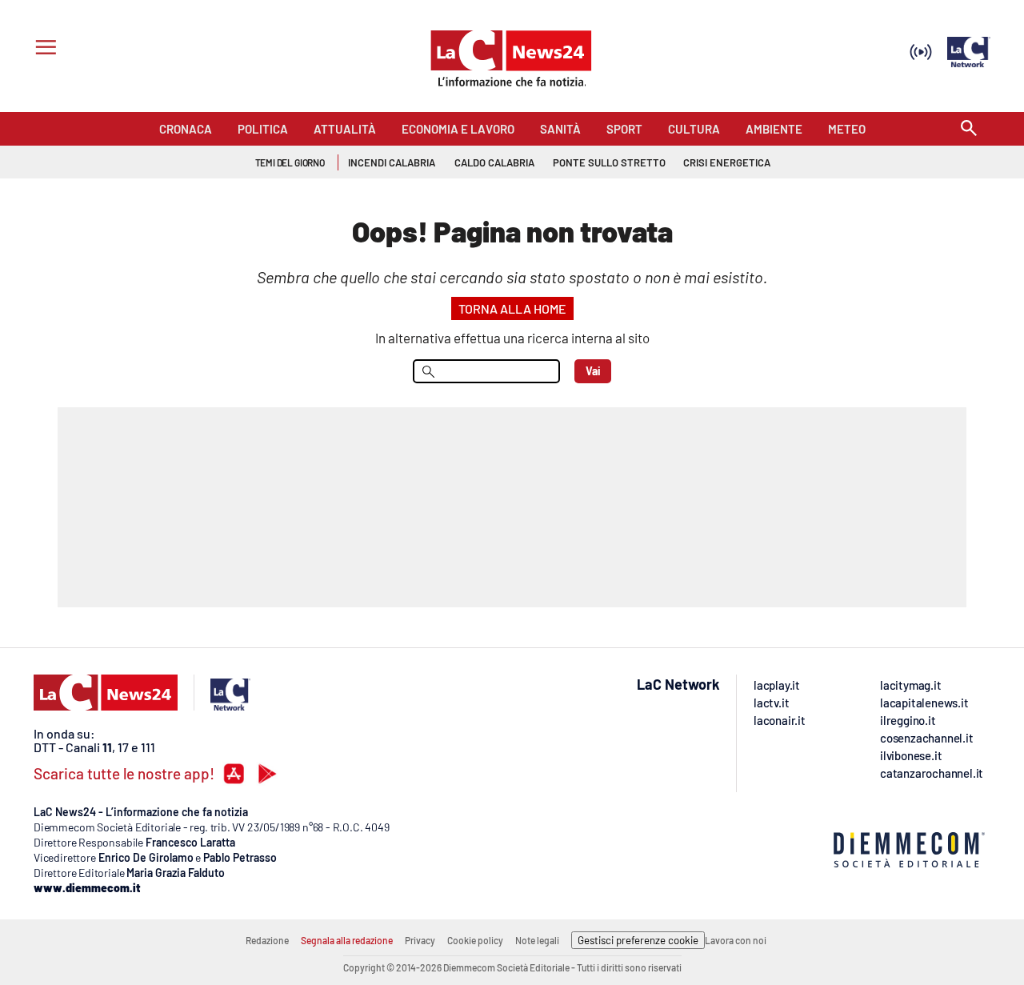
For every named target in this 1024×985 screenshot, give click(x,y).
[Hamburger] (43, 49)
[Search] (969, 129)
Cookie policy (475, 940)
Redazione (267, 940)
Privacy (420, 940)
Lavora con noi (735, 940)
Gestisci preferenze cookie (638, 940)
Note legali (537, 940)
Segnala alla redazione (347, 940)
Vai (593, 371)
